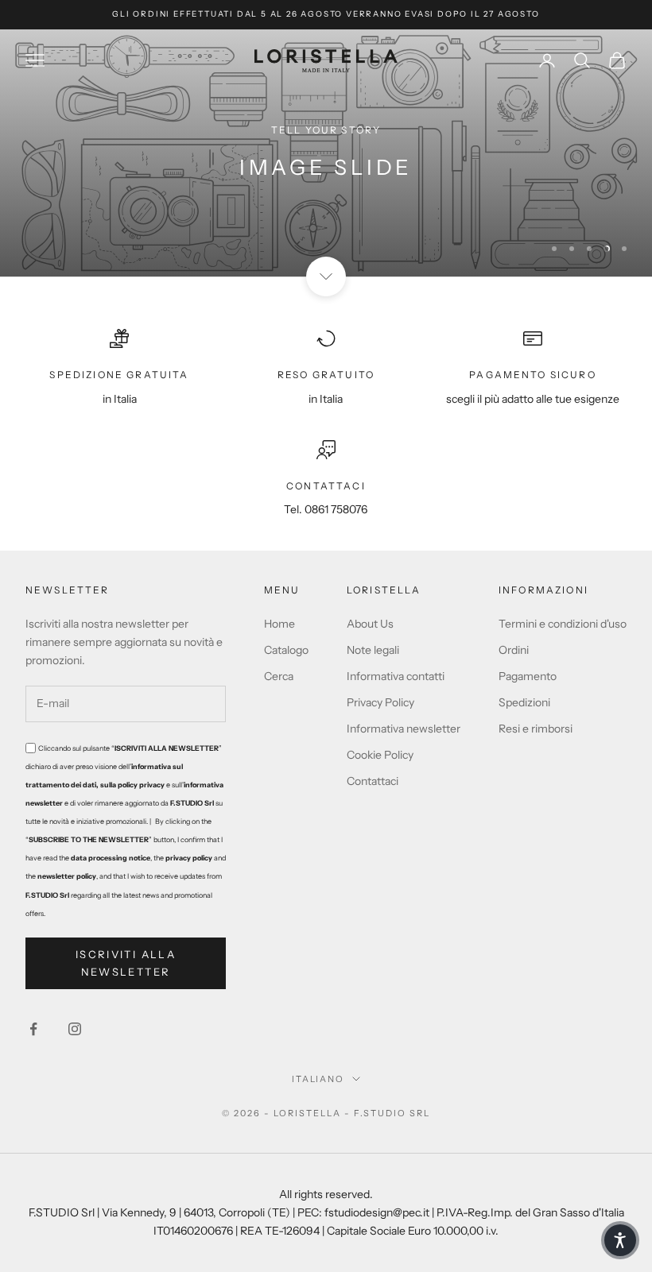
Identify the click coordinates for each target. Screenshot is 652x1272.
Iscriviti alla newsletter (126, 962)
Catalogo (286, 650)
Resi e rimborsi (535, 728)
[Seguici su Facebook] (33, 1029)
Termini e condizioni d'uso (563, 624)
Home (279, 624)
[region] (326, 153)
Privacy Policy (380, 702)
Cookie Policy (380, 755)
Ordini (514, 650)
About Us (370, 624)
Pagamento (528, 676)
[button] (620, 1240)
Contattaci (372, 781)
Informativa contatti (395, 676)
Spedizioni (524, 702)
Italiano (318, 1078)
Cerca (278, 676)
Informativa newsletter (403, 728)
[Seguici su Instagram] (75, 1029)
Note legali (373, 650)
